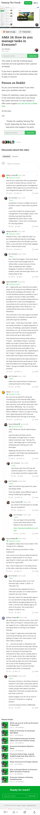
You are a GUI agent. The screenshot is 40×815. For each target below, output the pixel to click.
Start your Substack (16, 809)
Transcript (26, 32)
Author (11, 200)
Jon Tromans (6, 49)
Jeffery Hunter (11, 175)
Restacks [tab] (15, 156)
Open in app (10, 32)
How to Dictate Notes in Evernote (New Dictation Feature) (23, 770)
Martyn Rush (10, 231)
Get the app (28, 809)
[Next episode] (7, 26)
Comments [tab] (6, 156)
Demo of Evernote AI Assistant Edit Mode (22, 732)
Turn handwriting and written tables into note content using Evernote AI (22, 739)
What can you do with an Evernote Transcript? (24, 724)
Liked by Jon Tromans (14, 177)
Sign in (35, 3)
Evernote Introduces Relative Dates (22, 747)
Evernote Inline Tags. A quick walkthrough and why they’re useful (22, 755)
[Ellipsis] (37, 175)
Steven (8, 392)
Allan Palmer (10, 282)
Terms (23, 805)
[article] (20, 725)
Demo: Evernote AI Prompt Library (24, 762)
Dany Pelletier (13, 424)
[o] (5, 725)
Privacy (19, 805)
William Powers (11, 617)
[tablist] (10, 156)
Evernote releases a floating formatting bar (21, 778)
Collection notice (31, 805)
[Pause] (2, 26)
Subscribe (28, 3)
